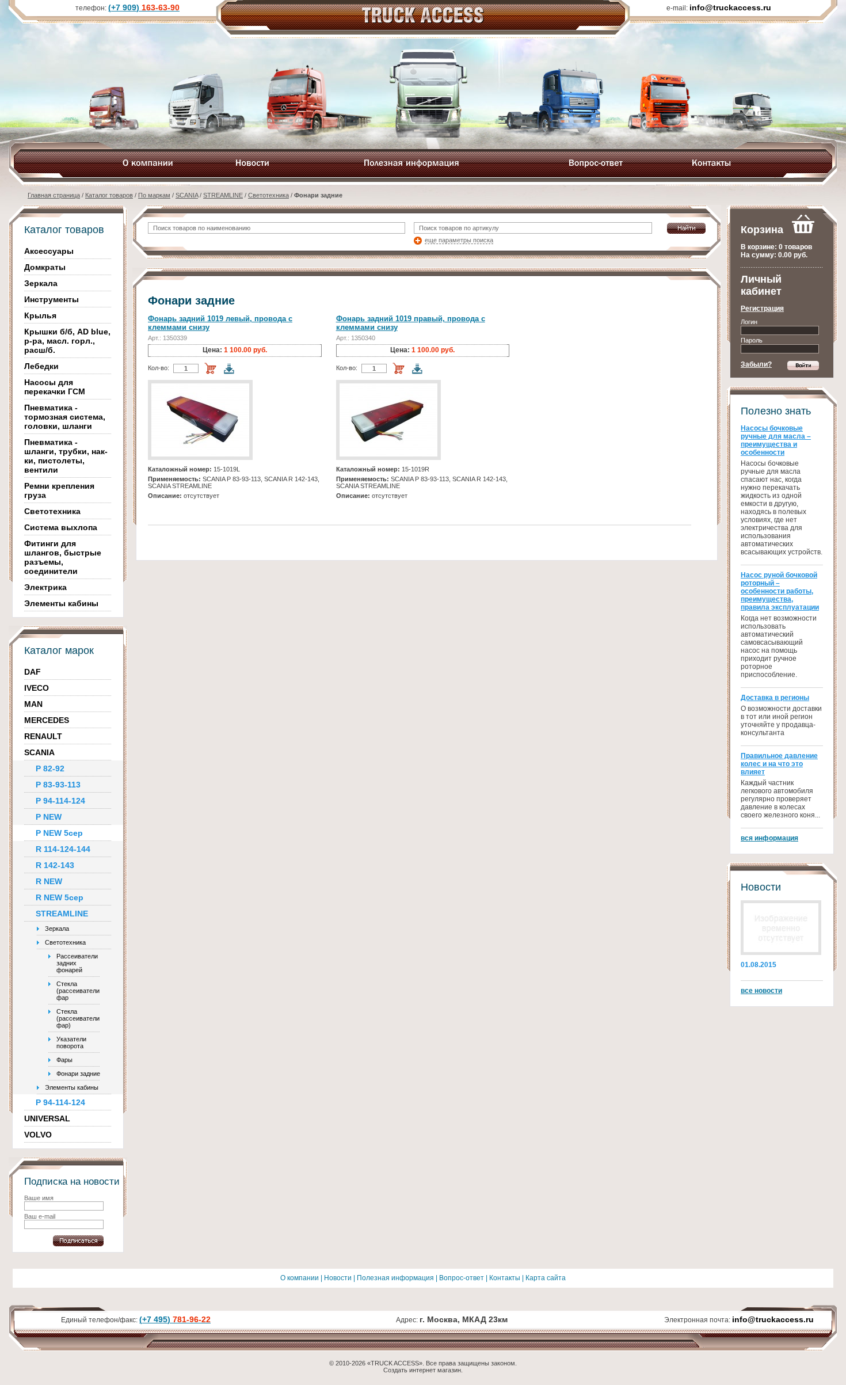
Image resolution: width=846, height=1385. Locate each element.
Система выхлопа (60, 527)
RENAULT (43, 736)
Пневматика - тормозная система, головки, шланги (64, 417)
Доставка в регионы (775, 698)
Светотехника (268, 195)
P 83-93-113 (58, 784)
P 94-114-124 (60, 800)
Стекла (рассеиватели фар (78, 990)
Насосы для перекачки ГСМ (54, 387)
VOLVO (38, 1134)
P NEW (49, 816)
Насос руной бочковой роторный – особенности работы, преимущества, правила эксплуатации (780, 591)
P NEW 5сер (59, 833)
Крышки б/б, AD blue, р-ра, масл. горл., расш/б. (67, 341)
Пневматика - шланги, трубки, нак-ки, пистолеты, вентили (66, 455)
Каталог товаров (109, 195)
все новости (761, 991)
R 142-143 (55, 865)
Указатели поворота (71, 1042)
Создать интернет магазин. (423, 1370)
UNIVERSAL (47, 1118)
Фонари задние (78, 1073)
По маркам (154, 195)
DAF (32, 671)
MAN (33, 704)
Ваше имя (39, 1197)
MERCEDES (46, 720)
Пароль (752, 340)
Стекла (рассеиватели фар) (78, 1018)
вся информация (769, 838)
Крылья (40, 315)
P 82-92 (50, 768)
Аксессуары (49, 251)
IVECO (36, 687)
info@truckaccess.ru (773, 1319)
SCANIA (187, 195)
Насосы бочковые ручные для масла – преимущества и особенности (776, 440)
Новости (338, 1278)
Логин (749, 321)
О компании (299, 1278)
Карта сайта (545, 1278)
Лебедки (41, 366)
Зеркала (41, 283)
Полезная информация (395, 1278)
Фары (64, 1059)
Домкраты (45, 267)
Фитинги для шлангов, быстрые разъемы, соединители (62, 557)
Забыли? (756, 364)
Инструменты (51, 299)
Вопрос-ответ (461, 1278)
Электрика (45, 587)
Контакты (504, 1278)
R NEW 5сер (59, 897)
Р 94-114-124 (60, 1102)
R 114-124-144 (63, 849)
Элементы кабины (61, 603)
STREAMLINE (223, 195)
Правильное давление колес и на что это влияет (779, 764)
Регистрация (762, 309)
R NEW (49, 881)
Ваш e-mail (39, 1216)
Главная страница (54, 195)
